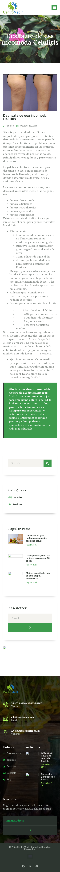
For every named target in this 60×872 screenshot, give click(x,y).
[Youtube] (36, 866)
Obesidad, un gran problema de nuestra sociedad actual (36, 538)
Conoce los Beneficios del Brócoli (48, 777)
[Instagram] (30, 866)
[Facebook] (23, 866)
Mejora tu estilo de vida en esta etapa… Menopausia (38, 576)
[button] (54, 7)
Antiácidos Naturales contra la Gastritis (46, 757)
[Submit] (30, 627)
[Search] (48, 463)
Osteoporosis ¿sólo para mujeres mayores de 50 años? (38, 558)
